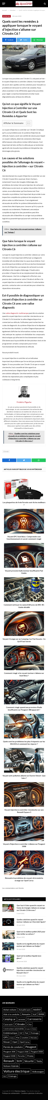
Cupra (28, 1029)
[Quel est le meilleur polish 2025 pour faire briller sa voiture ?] (8, 934)
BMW (41, 1014)
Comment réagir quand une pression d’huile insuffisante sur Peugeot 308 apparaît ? (24, 708)
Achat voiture (9, 1009)
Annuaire (26, 1014)
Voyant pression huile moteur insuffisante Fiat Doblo (24, 572)
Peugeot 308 (9, 1051)
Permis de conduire (13, 1047)
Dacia (34, 1029)
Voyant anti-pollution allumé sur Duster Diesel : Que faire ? (24, 777)
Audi (34, 1014)
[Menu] (3, 3)
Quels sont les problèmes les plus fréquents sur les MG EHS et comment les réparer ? (24, 742)
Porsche (21, 1056)
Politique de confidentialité (11, 1093)
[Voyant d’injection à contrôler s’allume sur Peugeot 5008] (24, 828)
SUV (19, 1061)
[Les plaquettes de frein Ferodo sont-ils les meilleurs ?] (24, 487)
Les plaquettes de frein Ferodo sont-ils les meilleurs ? (24, 503)
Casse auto (8, 1024)
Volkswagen (38, 1071)
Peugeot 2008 (23, 1052)
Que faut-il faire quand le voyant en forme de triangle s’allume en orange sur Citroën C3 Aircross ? (31, 907)
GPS (5, 1037)
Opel (14, 1042)
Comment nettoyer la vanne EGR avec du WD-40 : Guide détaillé (24, 606)
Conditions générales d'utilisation (32, 1093)
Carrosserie (34, 1019)
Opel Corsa (24, 1042)
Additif (37, 1009)
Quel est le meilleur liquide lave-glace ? (29, 957)
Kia (17, 1037)
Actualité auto (25, 1010)
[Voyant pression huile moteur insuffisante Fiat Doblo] (24, 555)
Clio (29, 1024)
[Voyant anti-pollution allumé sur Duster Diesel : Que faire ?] (24, 760)
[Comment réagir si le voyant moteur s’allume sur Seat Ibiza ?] (24, 658)
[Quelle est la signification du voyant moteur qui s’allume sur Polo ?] (8, 985)
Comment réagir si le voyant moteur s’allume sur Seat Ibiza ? (24, 674)
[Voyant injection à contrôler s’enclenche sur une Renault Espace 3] (24, 794)
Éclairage (12, 1076)
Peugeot (30, 1047)
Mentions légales (20, 1091)
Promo (30, 1056)
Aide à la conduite (11, 1014)
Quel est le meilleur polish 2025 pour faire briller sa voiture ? (31, 933)
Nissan (6, 1042)
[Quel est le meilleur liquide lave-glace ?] (8, 958)
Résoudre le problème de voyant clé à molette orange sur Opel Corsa (24, 879)
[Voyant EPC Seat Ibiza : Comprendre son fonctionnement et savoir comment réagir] (24, 521)
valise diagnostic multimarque (17, 313)
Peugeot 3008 (37, 1052)
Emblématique (10, 1033)
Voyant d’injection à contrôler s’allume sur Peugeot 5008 (24, 845)
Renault (8, 1061)
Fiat (26, 1033)
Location (25, 1038)
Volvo (4, 1076)
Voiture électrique (16, 1071)
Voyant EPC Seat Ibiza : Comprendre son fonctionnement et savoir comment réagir (24, 537)
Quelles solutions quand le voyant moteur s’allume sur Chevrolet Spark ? (31, 920)
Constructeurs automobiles (13, 1029)
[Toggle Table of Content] (27, 123)
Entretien (6, 16)
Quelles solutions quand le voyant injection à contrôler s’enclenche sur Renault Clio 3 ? (31, 970)
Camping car (9, 1019)
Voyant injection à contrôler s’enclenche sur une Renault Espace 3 (24, 811)
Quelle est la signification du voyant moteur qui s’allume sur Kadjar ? (31, 945)
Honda (12, 1037)
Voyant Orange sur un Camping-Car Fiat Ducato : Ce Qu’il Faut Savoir (24, 640)
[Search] (44, 3)
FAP (21, 1033)
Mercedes (34, 1038)
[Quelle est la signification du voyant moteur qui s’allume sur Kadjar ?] (8, 946)
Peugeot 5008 (9, 1056)
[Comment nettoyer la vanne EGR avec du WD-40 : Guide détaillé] (24, 589)
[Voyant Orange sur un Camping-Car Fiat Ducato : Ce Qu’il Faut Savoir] (24, 623)
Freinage (35, 1033)
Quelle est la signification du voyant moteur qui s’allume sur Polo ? (31, 983)
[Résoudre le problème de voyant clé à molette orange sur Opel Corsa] (24, 862)
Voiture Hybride (11, 1066)
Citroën (6, 451)
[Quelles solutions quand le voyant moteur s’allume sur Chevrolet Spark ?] (8, 922)
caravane (21, 1019)
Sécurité (29, 1061)
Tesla (39, 1061)
